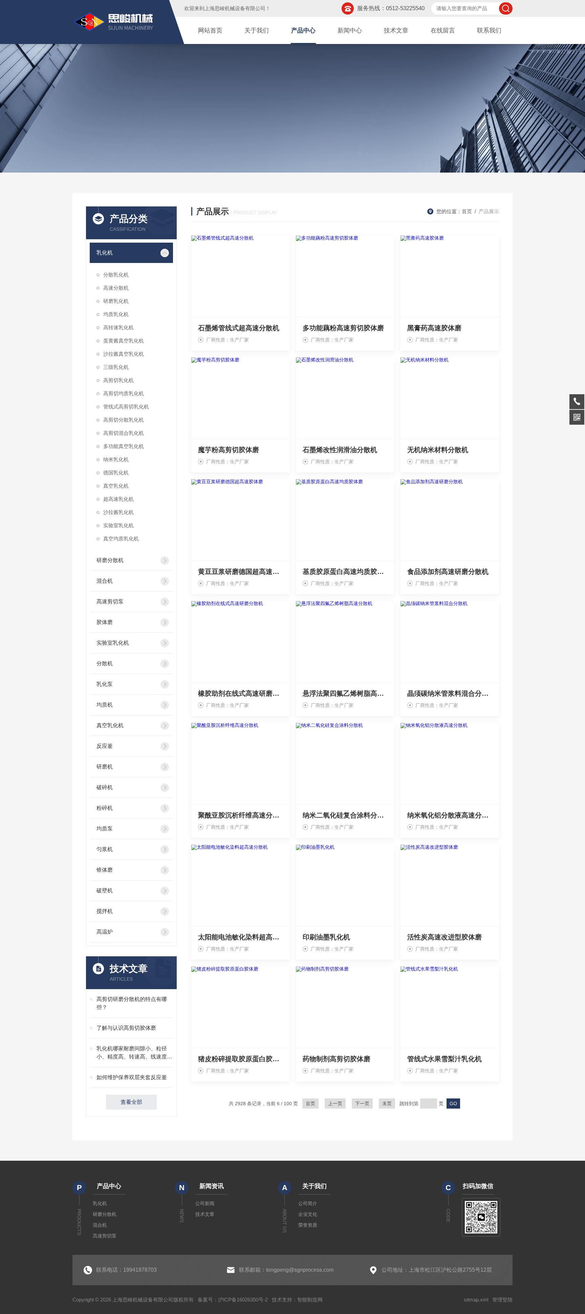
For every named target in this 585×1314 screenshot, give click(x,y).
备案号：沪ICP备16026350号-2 (233, 1299)
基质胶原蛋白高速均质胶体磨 (345, 571)
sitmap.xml (476, 1299)
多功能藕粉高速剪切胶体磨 (343, 328)
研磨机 (104, 767)
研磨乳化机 (116, 301)
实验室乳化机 (118, 525)
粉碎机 (104, 808)
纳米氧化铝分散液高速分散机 (449, 815)
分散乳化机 (116, 274)
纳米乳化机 (116, 459)
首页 (467, 211)
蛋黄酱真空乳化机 (123, 340)
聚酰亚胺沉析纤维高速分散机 (240, 815)
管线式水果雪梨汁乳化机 (444, 1059)
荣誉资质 (307, 1225)
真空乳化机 (116, 486)
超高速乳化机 (118, 499)
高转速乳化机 (118, 327)
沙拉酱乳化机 (118, 512)
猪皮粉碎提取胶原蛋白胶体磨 (240, 1059)
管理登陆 (502, 1299)
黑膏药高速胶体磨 (434, 328)
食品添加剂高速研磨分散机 (448, 571)
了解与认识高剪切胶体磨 (126, 1028)
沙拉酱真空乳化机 (123, 354)
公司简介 (307, 1203)
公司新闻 (204, 1203)
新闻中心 (350, 30)
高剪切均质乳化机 (123, 393)
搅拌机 (104, 911)
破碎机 (104, 787)
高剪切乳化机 (118, 380)
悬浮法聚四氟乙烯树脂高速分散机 (345, 693)
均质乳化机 (116, 314)
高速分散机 (116, 288)
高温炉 (104, 932)
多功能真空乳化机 (123, 446)
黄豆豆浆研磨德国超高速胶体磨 (240, 571)
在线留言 (443, 30)
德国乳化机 (116, 472)
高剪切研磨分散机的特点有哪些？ (131, 1003)
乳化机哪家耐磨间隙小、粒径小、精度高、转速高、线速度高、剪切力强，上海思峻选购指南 (134, 1053)
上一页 (335, 1103)
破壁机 (104, 890)
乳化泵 (104, 684)
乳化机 (104, 252)
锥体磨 (104, 870)
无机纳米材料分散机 (437, 449)
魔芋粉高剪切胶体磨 (228, 449)
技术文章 (396, 30)
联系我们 (489, 30)
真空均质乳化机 (121, 538)
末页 (387, 1103)
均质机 (104, 705)
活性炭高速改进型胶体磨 (444, 937)
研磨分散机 (110, 560)
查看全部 (131, 1102)
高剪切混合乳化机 (123, 433)
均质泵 (104, 828)
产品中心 (303, 30)
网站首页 (210, 30)
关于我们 (256, 30)
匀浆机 (104, 849)
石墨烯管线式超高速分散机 (238, 328)
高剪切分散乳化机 (123, 420)
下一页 (362, 1103)
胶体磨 (104, 622)
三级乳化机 (116, 367)
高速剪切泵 (110, 601)
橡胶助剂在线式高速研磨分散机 (240, 693)
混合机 (104, 581)
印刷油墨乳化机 (326, 937)
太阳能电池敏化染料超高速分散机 (240, 937)
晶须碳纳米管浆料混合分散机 (449, 693)
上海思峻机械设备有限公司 (234, 8)
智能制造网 (310, 1299)
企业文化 (307, 1214)
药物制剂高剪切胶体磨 (336, 1059)
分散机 (104, 663)
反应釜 (104, 746)
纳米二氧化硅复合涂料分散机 (345, 815)
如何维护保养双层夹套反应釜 (131, 1077)
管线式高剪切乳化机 (126, 406)
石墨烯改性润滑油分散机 (340, 449)
